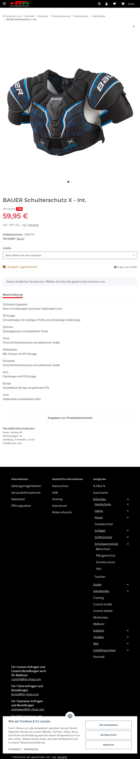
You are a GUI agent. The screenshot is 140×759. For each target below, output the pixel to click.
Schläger (100, 531)
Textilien (98, 637)
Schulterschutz (105, 562)
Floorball (98, 657)
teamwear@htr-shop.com (27, 709)
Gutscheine (100, 493)
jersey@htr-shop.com (25, 694)
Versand (33, 225)
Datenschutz (31, 748)
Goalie (97, 584)
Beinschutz (103, 549)
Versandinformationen (26, 493)
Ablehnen (108, 744)
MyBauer (99, 624)
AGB (55, 493)
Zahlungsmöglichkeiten (26, 486)
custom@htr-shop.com (26, 679)
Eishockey (99, 499)
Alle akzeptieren (108, 724)
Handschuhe (103, 504)
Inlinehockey (101, 591)
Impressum (14, 748)
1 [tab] (68, 182)
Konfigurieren (109, 734)
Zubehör (98, 630)
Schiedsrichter (104, 524)
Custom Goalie (102, 604)
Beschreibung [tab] (13, 294)
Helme (99, 511)
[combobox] (70, 255)
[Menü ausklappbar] (4, 2)
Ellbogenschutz (105, 555)
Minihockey (100, 617)
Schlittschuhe (103, 537)
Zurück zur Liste (13, 16)
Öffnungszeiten (21, 506)
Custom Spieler (103, 611)
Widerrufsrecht (62, 512)
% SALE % (99, 486)
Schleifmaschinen (104, 650)
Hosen (99, 517)
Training (98, 598)
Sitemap (57, 499)
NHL (96, 644)
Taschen (100, 577)
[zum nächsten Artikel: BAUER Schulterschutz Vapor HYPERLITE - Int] (133, 26)
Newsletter (18, 499)
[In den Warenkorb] (5, 38)
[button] (100, 3)
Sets (98, 569)
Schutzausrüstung (106, 544)
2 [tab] (72, 182)
